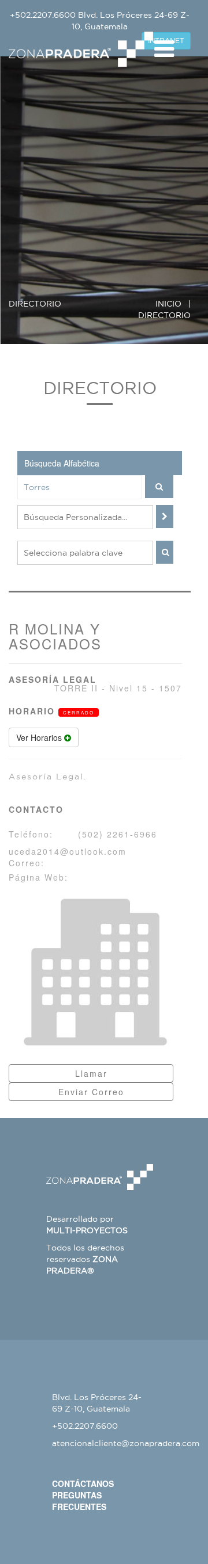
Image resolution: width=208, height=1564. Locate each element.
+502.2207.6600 (43, 15)
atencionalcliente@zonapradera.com (125, 1443)
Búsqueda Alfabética (61, 463)
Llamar (91, 1073)
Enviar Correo (91, 1092)
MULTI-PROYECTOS (87, 1230)
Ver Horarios (40, 737)
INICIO (168, 303)
